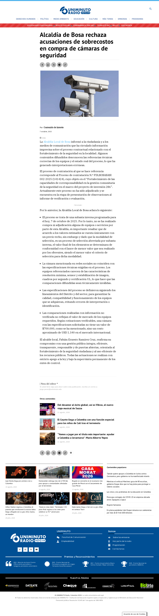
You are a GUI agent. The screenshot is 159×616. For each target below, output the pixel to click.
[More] (71, 452)
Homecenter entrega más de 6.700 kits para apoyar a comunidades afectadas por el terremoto (53, 483)
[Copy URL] (65, 64)
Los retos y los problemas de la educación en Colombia (129, 492)
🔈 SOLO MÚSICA (125, 25)
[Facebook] (42, 64)
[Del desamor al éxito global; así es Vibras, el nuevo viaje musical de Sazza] (47, 409)
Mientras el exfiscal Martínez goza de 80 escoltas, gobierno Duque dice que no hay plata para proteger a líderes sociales (128, 484)
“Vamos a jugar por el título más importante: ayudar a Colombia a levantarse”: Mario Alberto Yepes (86, 436)
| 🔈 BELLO (113, 25)
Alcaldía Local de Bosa (56, 141)
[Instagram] (25, 549)
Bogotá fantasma (114, 505)
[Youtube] (36, 549)
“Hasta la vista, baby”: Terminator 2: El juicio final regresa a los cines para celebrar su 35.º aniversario (53, 509)
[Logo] (75, 10)
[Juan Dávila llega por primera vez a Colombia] (20, 472)
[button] (151, 9)
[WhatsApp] (47, 64)
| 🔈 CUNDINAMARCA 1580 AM (81, 25)
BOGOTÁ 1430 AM (63, 25)
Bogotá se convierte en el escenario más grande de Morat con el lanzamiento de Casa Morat (87, 483)
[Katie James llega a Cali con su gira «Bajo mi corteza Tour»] (87, 498)
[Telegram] (59, 64)
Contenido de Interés (53, 127)
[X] (53, 64)
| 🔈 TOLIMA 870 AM (101, 25)
